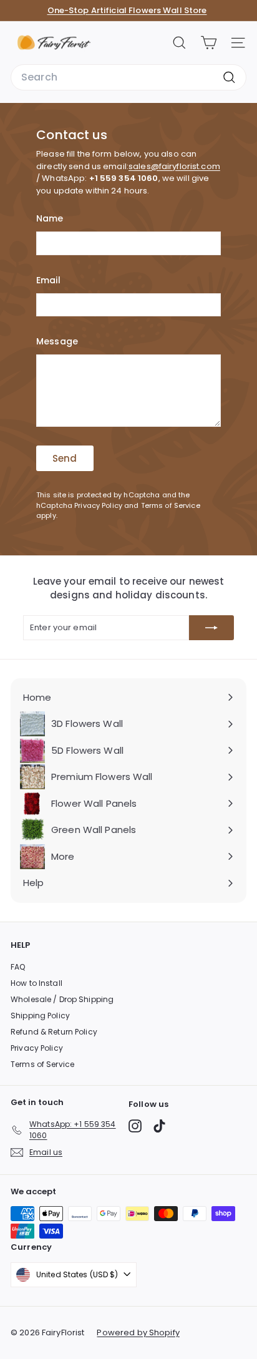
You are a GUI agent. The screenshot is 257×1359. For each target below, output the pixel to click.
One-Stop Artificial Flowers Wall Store (127, 10)
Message (57, 341)
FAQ (18, 967)
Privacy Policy (98, 505)
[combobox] (128, 77)
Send (64, 458)
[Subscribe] (211, 627)
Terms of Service (170, 505)
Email (48, 280)
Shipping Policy (40, 1015)
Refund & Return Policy (54, 1031)
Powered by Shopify (138, 1332)
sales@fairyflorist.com (174, 166)
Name (50, 218)
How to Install (36, 983)
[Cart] (208, 42)
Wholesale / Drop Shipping (62, 999)
